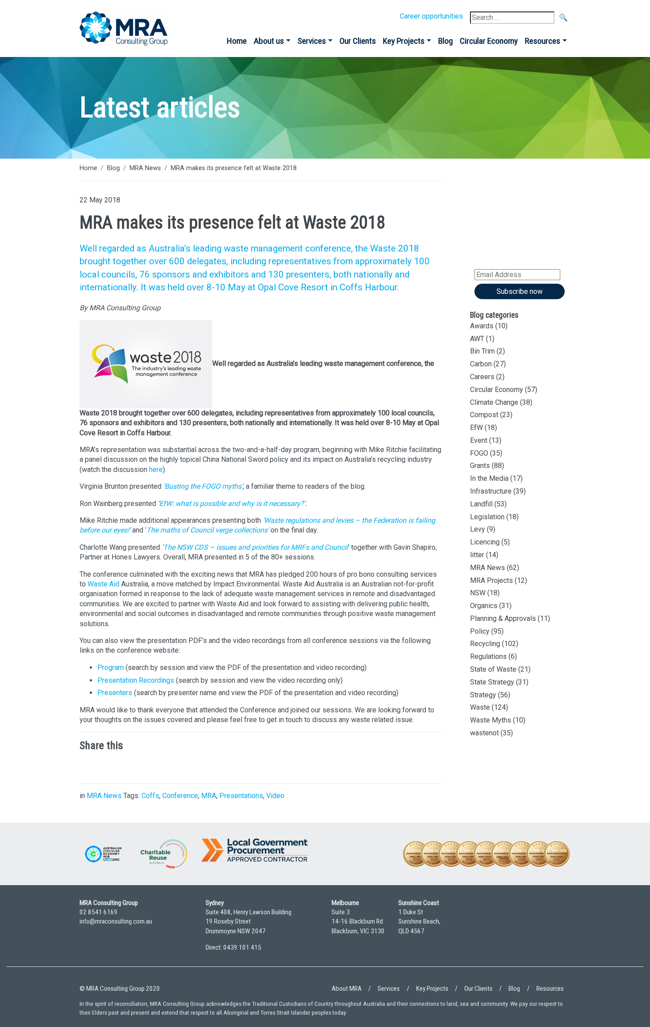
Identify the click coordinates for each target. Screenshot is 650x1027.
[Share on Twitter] (115, 766)
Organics (483, 605)
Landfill (481, 504)
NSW (478, 593)
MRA (208, 795)
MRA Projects (491, 580)
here (156, 469)
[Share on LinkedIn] (88, 766)
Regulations (488, 656)
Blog (445, 41)
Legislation (487, 517)
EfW (476, 427)
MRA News (145, 168)
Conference (180, 795)
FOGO (479, 453)
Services (312, 41)
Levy (477, 529)
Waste (480, 707)
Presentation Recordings (135, 680)
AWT (477, 339)
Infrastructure (491, 491)
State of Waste (493, 669)
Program (110, 667)
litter (477, 555)
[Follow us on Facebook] (561, 928)
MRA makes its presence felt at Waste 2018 (234, 168)
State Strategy (492, 682)
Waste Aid (103, 584)
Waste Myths (490, 720)
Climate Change (494, 402)
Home (237, 41)
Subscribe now (520, 291)
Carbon (481, 364)
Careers (482, 377)
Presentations (241, 795)
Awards (481, 326)
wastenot (484, 733)
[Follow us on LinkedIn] (537, 928)
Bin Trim (482, 351)
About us (269, 41)
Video (275, 795)
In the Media (489, 478)
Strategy (483, 695)
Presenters (114, 692)
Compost (484, 415)
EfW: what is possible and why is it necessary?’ (232, 503)
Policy (479, 631)
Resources (542, 41)
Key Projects (403, 41)
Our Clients (358, 41)
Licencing (485, 542)
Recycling (485, 643)
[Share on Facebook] (141, 766)
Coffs (150, 795)
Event (478, 440)
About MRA (347, 989)
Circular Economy (489, 41)
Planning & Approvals (503, 618)
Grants (480, 465)
